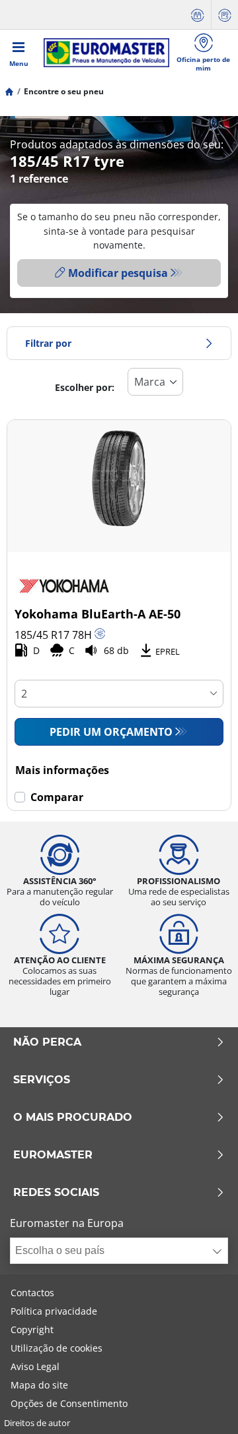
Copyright (32, 1329)
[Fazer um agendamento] (197, 15)
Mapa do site (39, 1385)
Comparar (56, 797)
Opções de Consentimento (69, 1403)
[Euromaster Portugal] (106, 52)
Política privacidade (54, 1311)
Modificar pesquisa (118, 273)
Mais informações (62, 770)
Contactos (32, 1292)
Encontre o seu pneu (64, 91)
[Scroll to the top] (203, 1406)
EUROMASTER (53, 1155)
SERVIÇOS (41, 1080)
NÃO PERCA (47, 1042)
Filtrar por (48, 343)
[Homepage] (9, 91)
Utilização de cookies (56, 1348)
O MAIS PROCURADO (72, 1117)
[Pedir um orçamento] (225, 15)
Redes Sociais (56, 1192)
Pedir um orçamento (111, 732)
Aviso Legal (35, 1366)
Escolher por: (84, 387)
